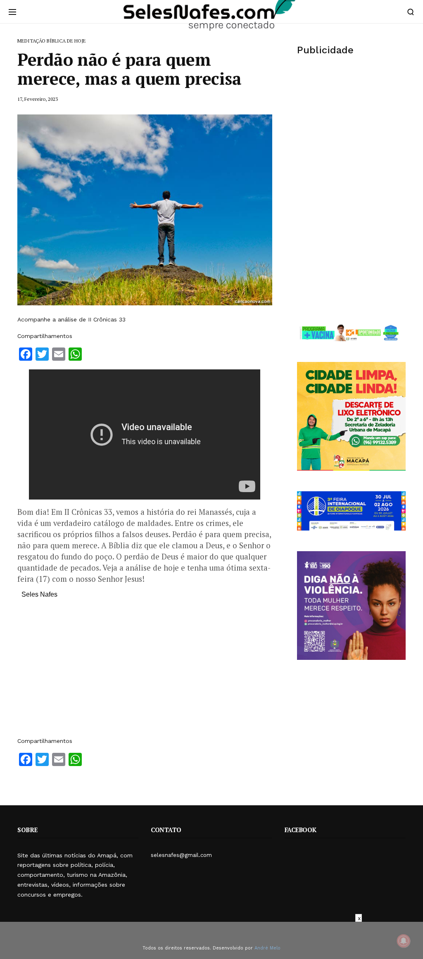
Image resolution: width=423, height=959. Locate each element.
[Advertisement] (144, 672)
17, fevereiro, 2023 (37, 99)
